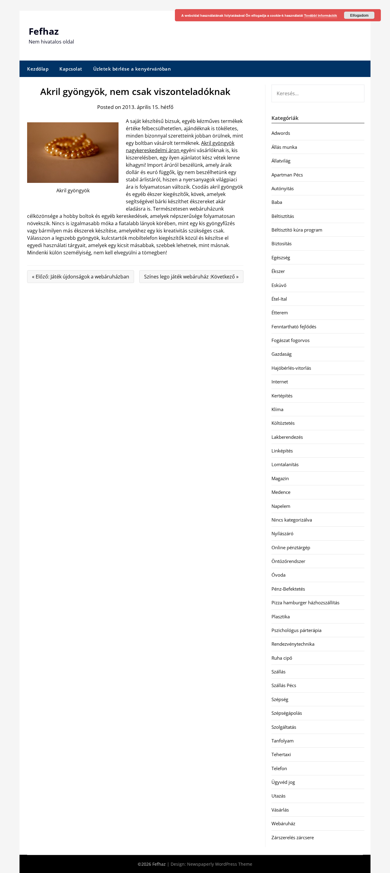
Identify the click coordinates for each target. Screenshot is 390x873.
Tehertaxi (281, 754)
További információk (320, 15)
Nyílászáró (282, 533)
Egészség (280, 257)
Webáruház (283, 823)
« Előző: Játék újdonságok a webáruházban (80, 276)
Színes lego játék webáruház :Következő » (191, 276)
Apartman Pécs (287, 175)
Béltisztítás (282, 216)
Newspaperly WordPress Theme (219, 864)
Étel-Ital (279, 299)
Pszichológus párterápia (296, 630)
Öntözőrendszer (288, 561)
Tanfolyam (282, 741)
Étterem (279, 312)
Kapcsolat (70, 69)
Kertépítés (281, 396)
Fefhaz (44, 31)
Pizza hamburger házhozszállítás (305, 602)
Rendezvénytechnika (292, 644)
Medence (280, 492)
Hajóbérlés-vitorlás (291, 368)
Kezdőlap (37, 69)
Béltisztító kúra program (296, 230)
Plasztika (280, 616)
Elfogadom (359, 15)
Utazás (278, 796)
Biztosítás (281, 243)
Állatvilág (280, 161)
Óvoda (278, 575)
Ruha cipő (281, 658)
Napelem (280, 506)
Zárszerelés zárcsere (292, 837)
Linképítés (282, 451)
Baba (276, 202)
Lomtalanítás (285, 464)
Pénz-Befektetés (288, 589)
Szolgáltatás (283, 727)
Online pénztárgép (290, 547)
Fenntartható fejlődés (293, 326)
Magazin (280, 478)
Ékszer (278, 271)
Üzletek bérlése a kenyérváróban (132, 69)
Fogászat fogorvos (290, 340)
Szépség (279, 699)
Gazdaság (281, 354)
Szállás (278, 672)
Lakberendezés (287, 437)
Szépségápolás (286, 713)
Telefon (279, 768)
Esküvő (278, 285)
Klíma (277, 409)
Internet (279, 382)
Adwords (280, 133)
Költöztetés (283, 423)
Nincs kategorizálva (291, 520)
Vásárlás (280, 810)
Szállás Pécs (283, 685)
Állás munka (284, 147)
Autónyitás (282, 188)
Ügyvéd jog (283, 782)
